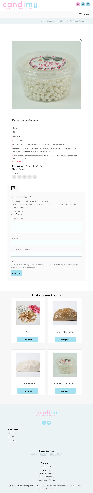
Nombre (15, 238)
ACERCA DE (13, 429)
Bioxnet (51, 489)
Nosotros (12, 433)
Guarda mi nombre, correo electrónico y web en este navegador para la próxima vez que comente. (44, 266)
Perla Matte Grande (77, 21)
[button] (81, 40)
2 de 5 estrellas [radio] (14, 214)
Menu (87, 14)
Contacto (12, 440)
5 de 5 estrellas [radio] (21, 214)
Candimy (23, 169)
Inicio (41, 21)
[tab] (13, 188)
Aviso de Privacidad (77, 486)
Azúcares (50, 21)
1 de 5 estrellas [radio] (12, 214)
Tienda (11, 437)
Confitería (61, 21)
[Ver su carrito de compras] (88, 4)
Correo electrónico (20, 249)
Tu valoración (18, 219)
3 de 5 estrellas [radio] (16, 214)
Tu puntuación (18, 211)
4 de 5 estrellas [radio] (19, 214)
